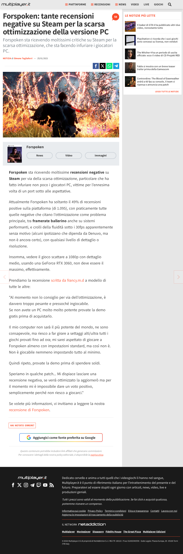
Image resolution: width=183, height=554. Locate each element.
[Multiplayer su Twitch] (39, 485)
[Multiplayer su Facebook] (13, 485)
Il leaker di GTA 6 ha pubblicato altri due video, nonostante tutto (158, 26)
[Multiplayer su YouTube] (45, 485)
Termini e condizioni (115, 510)
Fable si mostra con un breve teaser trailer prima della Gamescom (156, 68)
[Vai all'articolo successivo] (4, 277)
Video (135, 4)
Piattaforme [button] (77, 4)
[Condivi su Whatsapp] (109, 66)
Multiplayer (68, 531)
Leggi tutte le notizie (167, 91)
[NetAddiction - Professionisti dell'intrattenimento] (92, 524)
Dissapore (98, 531)
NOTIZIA (7, 58)
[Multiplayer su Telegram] (32, 485)
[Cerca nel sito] (170, 4)
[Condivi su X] (103, 66)
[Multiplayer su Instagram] (26, 485)
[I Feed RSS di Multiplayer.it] (52, 485)
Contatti (154, 510)
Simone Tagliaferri (23, 58)
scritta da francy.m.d (67, 280)
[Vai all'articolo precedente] (178, 277)
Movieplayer (84, 531)
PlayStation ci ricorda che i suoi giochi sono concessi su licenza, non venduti (157, 40)
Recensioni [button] (102, 4)
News (39, 155)
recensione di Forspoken (29, 409)
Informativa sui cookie (74, 510)
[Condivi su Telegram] (116, 66)
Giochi (158, 4)
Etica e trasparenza (138, 510)
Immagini (101, 155)
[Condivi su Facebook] (96, 66)
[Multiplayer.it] (15, 4)
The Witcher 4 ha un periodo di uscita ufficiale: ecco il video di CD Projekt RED (158, 54)
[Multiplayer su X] (19, 485)
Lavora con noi (169, 510)
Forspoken (35, 146)
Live (146, 4)
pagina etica (96, 454)
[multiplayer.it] (32, 477)
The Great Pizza (132, 531)
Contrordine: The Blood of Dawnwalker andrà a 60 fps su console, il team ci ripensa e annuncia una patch (158, 81)
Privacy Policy (95, 510)
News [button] (122, 4)
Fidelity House (113, 531)
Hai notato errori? (22, 425)
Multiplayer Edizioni (154, 531)
